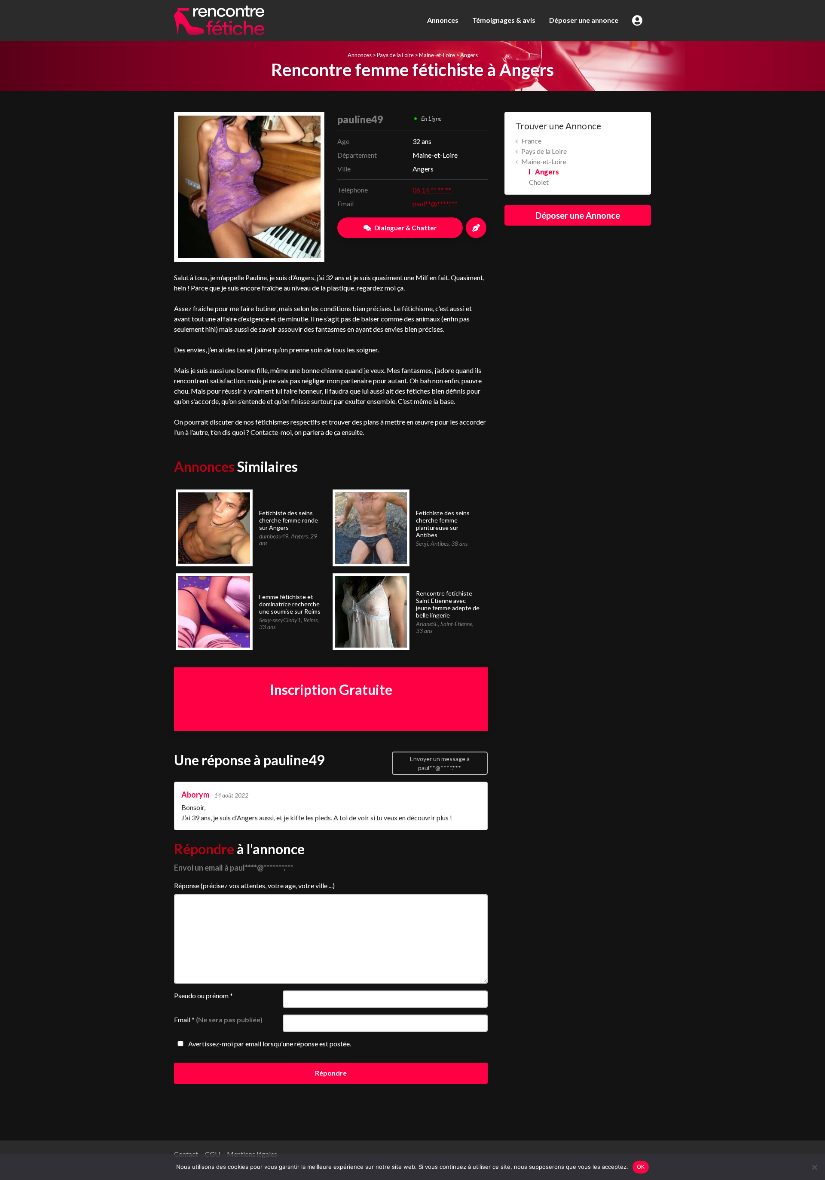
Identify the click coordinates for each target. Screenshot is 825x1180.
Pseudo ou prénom (203, 995)
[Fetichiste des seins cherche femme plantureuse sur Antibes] (370, 527)
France (531, 141)
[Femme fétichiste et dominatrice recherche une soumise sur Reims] (214, 611)
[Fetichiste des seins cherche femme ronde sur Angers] (214, 527)
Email (218, 1019)
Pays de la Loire (395, 55)
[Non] (814, 1167)
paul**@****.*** (435, 203)
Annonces (442, 20)
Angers (469, 55)
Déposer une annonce (583, 20)
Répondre (331, 1073)
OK (641, 1166)
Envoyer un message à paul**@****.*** (440, 763)
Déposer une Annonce (577, 215)
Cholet (539, 182)
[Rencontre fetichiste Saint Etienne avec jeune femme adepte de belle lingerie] (370, 611)
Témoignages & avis (503, 20)
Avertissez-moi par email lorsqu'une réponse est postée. (269, 1043)
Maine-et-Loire (437, 55)
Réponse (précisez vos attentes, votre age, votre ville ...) (254, 885)
